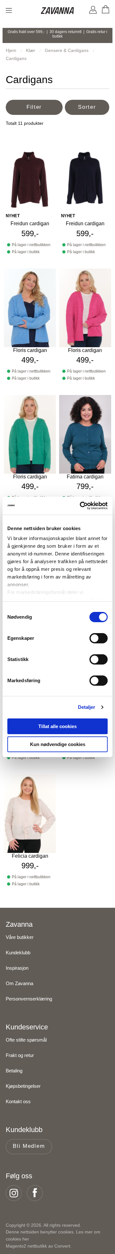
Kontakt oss (18, 1101)
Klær (31, 50)
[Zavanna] (57, 11)
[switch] (98, 638)
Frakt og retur (20, 1055)
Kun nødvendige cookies (57, 744)
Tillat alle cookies (57, 726)
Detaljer (87, 707)
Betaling (14, 1070)
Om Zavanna (19, 983)
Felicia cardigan (30, 856)
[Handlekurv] (105, 10)
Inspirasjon (17, 968)
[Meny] (9, 10)
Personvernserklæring (29, 998)
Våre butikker (20, 937)
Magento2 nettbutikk (26, 1246)
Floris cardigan (30, 350)
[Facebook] (37, 1193)
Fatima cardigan (85, 476)
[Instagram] (16, 1193)
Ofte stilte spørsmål (26, 1040)
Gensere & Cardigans (67, 50)
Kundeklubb (18, 952)
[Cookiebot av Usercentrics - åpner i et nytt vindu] (81, 506)
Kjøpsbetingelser (23, 1086)
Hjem (12, 50)
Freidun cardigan (30, 223)
